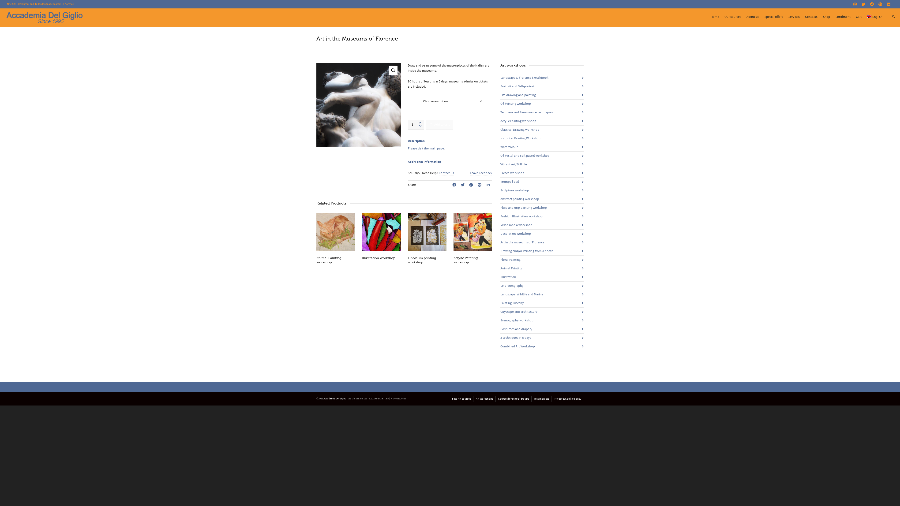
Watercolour (509, 147)
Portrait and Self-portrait (517, 86)
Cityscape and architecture (518, 312)
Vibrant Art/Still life (513, 164)
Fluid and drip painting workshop (523, 208)
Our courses (732, 17)
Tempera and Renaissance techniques (526, 112)
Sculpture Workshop (514, 190)
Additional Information (424, 162)
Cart (859, 17)
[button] (393, 70)
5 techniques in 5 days (515, 338)
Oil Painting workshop (515, 104)
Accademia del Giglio (334, 398)
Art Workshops (484, 399)
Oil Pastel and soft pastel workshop (525, 156)
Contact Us (446, 173)
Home (715, 17)
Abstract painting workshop (519, 199)
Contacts (811, 17)
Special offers (774, 17)
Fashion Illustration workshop (521, 216)
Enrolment (843, 17)
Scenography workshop (516, 320)
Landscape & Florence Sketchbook (524, 78)
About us (752, 17)
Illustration (508, 277)
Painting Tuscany (512, 303)
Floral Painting (510, 260)
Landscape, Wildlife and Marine (521, 294)
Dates (412, 98)
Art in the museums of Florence (522, 242)
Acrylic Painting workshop (518, 121)
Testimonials (541, 399)
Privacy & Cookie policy (567, 399)
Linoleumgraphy (512, 286)
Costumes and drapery (516, 329)
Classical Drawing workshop (519, 130)
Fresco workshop (512, 173)
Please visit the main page (426, 148)
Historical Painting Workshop (520, 138)
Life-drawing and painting (518, 95)
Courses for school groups (513, 399)
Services (794, 17)
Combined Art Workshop (517, 346)
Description (416, 141)
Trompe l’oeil (509, 182)
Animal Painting (511, 268)
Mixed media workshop (516, 225)
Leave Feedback (481, 173)
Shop (826, 17)
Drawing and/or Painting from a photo (526, 251)
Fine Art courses (461, 399)
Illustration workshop (378, 258)
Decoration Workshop (515, 234)
